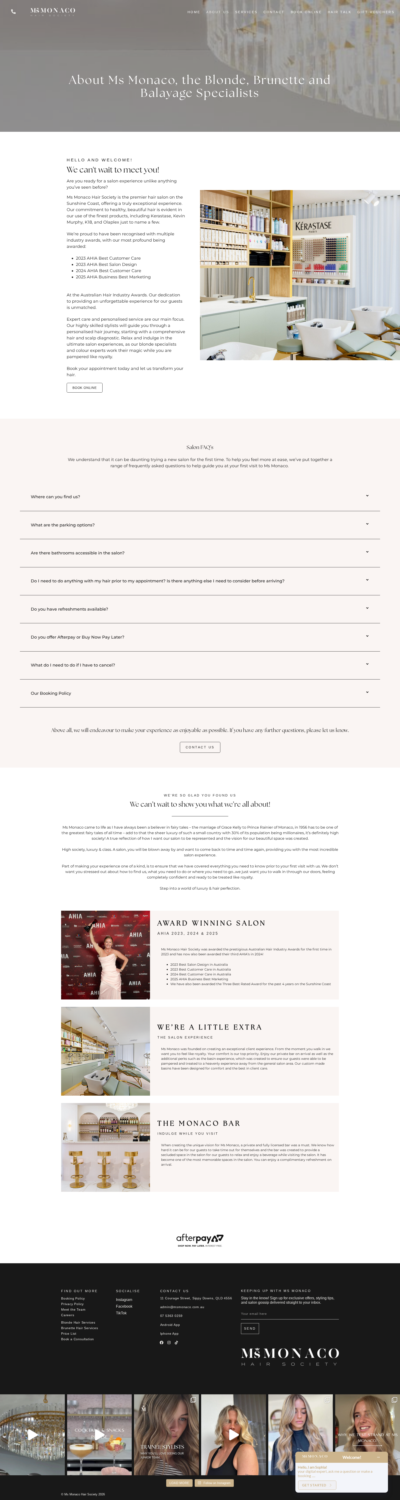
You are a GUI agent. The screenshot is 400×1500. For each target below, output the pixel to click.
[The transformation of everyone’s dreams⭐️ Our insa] (233, 1434)
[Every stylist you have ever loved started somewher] (166, 1434)
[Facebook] (161, 1342)
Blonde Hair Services (78, 1322)
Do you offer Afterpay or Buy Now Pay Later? (77, 637)
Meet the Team (73, 1309)
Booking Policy (73, 1298)
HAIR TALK (340, 12)
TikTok (121, 1313)
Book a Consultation (77, 1339)
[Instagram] (169, 1342)
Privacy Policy (72, 1304)
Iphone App (169, 1333)
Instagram (124, 1300)
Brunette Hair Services (79, 1328)
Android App (170, 1325)
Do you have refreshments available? (69, 609)
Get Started (314, 1485)
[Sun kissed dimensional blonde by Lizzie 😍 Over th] (300, 1434)
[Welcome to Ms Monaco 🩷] (32, 1434)
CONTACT (274, 12)
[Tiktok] (176, 1342)
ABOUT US (217, 12)
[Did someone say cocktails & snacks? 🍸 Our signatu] (99, 1434)
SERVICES (246, 12)
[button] (200, 497)
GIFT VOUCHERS (376, 12)
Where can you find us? (55, 496)
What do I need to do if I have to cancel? (73, 665)
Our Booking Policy (51, 693)
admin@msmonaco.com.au (182, 1307)
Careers (67, 1315)
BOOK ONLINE (306, 12)
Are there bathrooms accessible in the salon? (78, 553)
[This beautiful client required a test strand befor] (367, 1434)
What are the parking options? (63, 525)
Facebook (124, 1306)
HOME (194, 12)
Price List (68, 1333)
